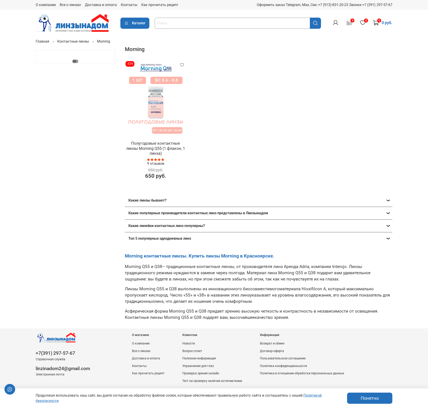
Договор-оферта (272, 351)
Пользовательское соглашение (283, 358)
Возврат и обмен (272, 343)
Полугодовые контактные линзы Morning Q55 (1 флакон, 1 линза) (155, 148)
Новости (188, 343)
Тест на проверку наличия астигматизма (212, 381)
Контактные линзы (73, 41)
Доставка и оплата (101, 5)
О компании (46, 5)
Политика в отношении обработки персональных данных (302, 373)
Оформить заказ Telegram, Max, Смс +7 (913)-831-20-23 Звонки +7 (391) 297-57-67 (324, 5)
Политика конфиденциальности (283, 366)
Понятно (370, 398)
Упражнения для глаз (198, 366)
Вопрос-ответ (192, 351)
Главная (42, 41)
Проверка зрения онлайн (200, 373)
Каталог (139, 23)
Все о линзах (70, 5)
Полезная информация (199, 358)
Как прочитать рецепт (159, 5)
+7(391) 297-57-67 (55, 353)
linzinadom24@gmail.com (63, 368)
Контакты (129, 5)
